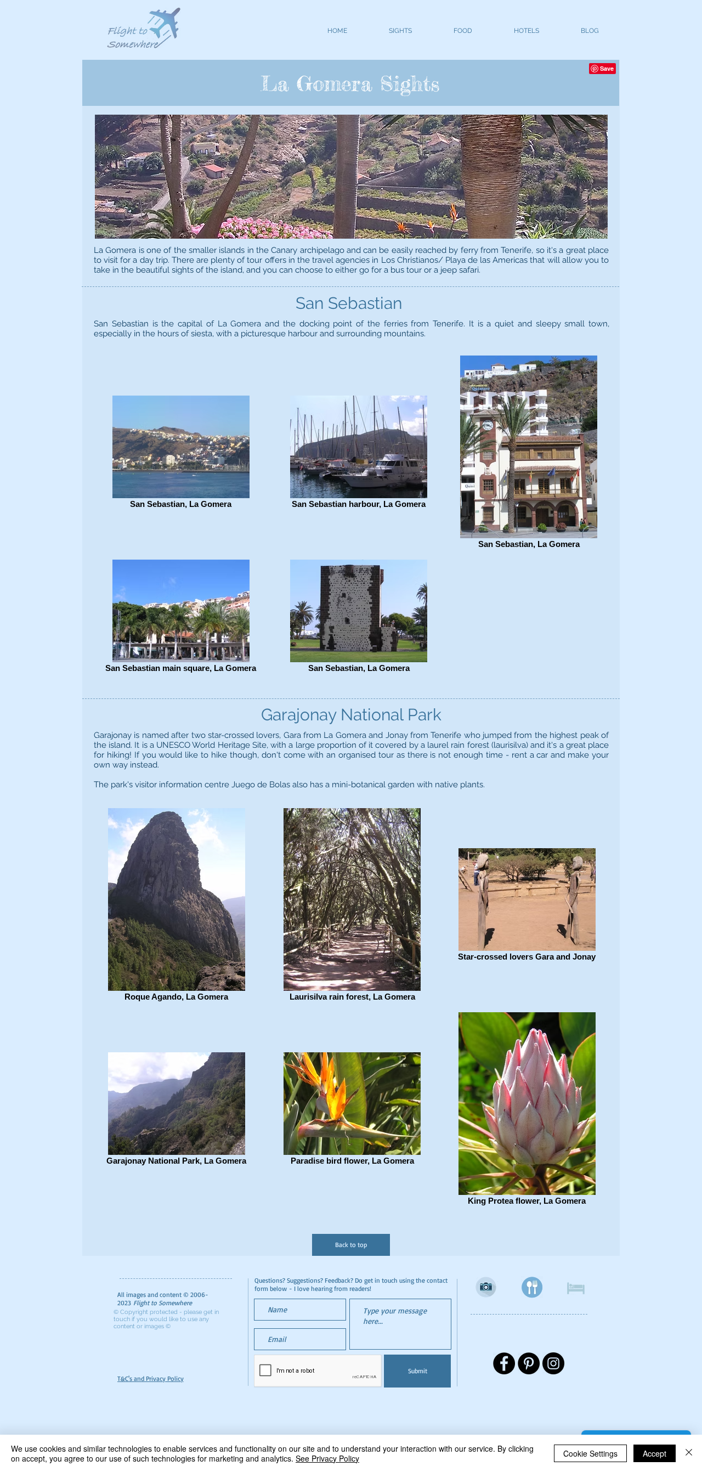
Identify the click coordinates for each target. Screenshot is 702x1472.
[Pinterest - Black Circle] (529, 1363)
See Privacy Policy (327, 1458)
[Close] (688, 1453)
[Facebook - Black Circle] (504, 1363)
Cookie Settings (590, 1453)
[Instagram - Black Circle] (553, 1363)
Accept (654, 1453)
